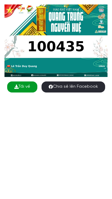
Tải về (24, 86)
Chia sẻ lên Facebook (75, 86)
